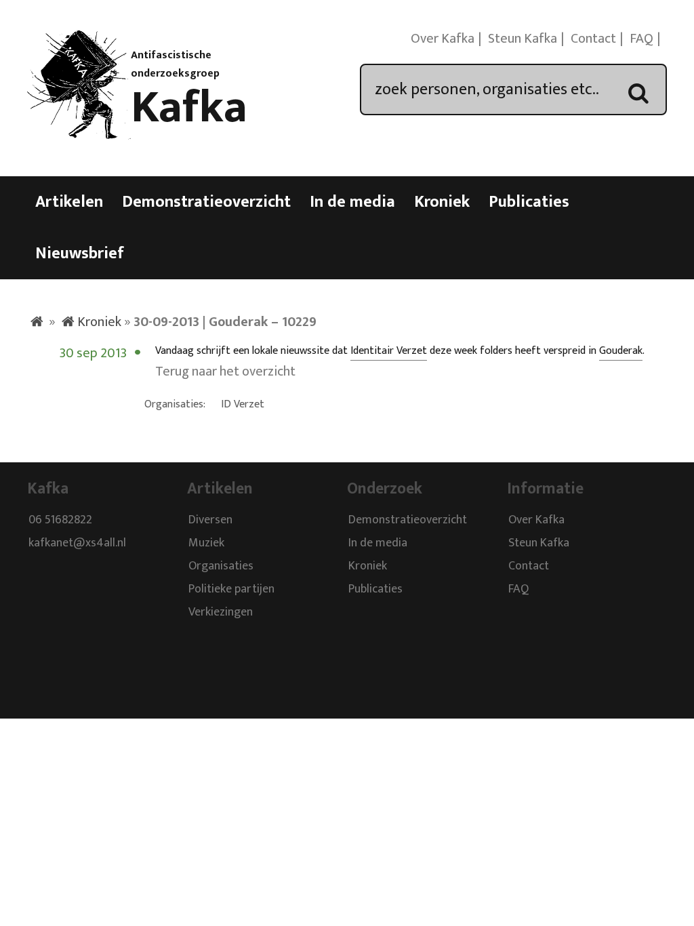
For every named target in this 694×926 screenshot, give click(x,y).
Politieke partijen (231, 590)
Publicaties (529, 202)
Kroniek (442, 202)
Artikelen (69, 202)
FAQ (641, 38)
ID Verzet (242, 404)
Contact (593, 38)
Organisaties (220, 567)
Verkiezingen (220, 613)
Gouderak (620, 351)
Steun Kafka (522, 38)
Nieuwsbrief (79, 253)
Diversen (210, 520)
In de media (352, 202)
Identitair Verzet (388, 351)
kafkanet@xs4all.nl (77, 544)
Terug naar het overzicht (225, 371)
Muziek (206, 544)
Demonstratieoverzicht (206, 202)
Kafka (189, 107)
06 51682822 (60, 520)
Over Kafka (442, 38)
